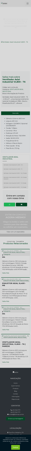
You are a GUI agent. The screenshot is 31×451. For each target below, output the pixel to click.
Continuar (15, 447)
